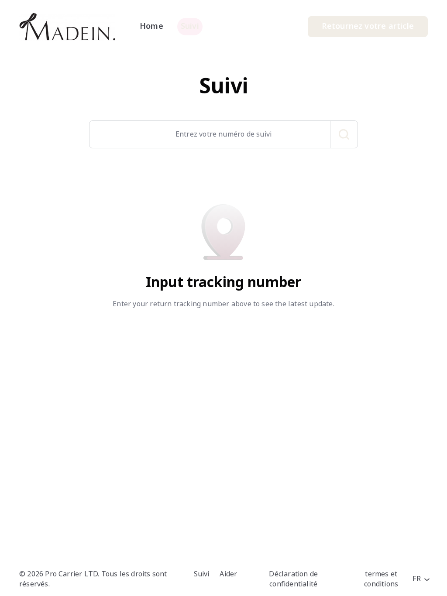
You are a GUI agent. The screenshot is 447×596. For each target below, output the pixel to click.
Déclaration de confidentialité (293, 579)
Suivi (202, 574)
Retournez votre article (368, 26)
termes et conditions (381, 579)
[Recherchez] (344, 134)
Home (151, 26)
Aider (228, 574)
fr (418, 579)
